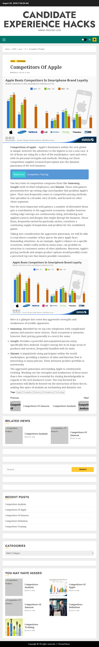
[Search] (89, 39)
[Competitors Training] (14, 627)
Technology (21, 61)
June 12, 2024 (25, 73)
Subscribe (94, 40)
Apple (19, 392)
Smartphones (48, 392)
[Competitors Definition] (58, 607)
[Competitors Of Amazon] (59, 435)
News (13, 61)
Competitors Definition (16, 521)
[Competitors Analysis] (14, 435)
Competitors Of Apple (15, 509)
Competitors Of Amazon (78, 434)
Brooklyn (15, 73)
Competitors (27, 392)
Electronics (38, 392)
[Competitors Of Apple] (58, 587)
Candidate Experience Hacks (50, 19)
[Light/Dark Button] (84, 39)
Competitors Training (15, 526)
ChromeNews (64, 644)
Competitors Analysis (36, 433)
